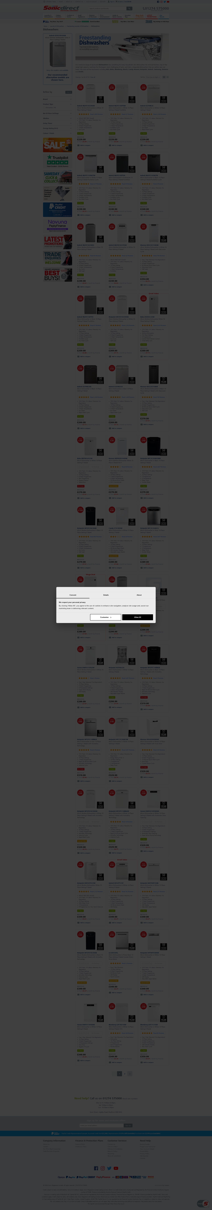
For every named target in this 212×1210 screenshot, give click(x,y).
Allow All (137, 617)
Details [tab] (106, 595)
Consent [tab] (73, 595)
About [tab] (139, 595)
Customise (104, 617)
